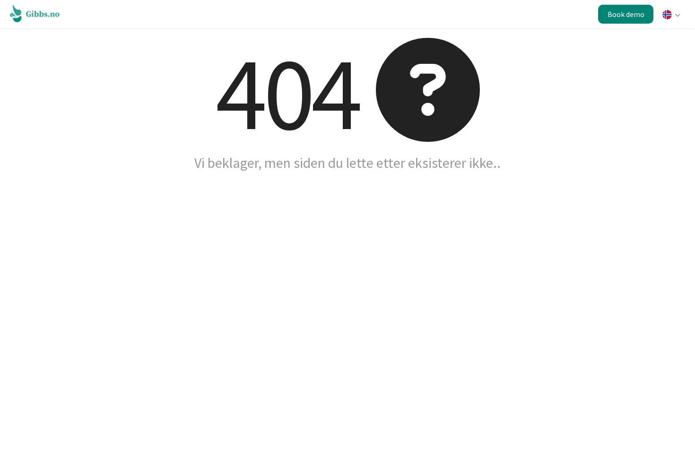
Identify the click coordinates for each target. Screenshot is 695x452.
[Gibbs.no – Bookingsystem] (37, 13)
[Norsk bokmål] (670, 15)
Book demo (626, 14)
